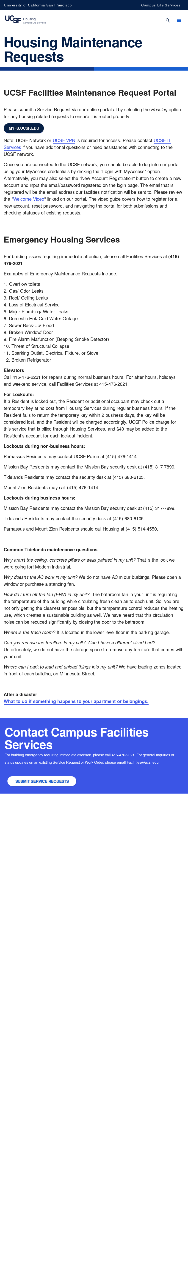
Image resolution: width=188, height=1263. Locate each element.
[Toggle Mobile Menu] (178, 20)
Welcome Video (28, 198)
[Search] (167, 20)
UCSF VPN (64, 140)
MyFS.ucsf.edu (24, 128)
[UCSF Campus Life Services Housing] (25, 20)
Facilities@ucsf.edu (143, 762)
